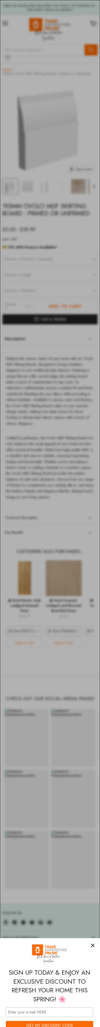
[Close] (92, 945)
